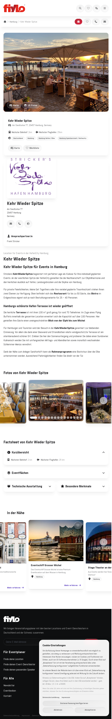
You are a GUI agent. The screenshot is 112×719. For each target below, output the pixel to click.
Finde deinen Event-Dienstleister (19, 661)
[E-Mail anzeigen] (11, 223)
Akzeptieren (88, 710)
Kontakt (8, 693)
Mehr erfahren (12, 585)
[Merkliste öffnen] (88, 8)
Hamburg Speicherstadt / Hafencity (72, 138)
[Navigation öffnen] (104, 8)
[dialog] (72, 678)
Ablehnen (56, 710)
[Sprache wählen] (96, 8)
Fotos (32, 105)
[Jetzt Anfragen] (78, 22)
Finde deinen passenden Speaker (19, 667)
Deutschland (18, 138)
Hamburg (13, 21)
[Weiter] (103, 400)
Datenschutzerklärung (11, 713)
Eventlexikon (10, 688)
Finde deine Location (13, 656)
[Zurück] (8, 400)
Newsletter (9, 682)
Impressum (26, 713)
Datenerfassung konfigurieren (72, 703)
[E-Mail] (104, 22)
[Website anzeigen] (28, 223)
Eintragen (89, 639)
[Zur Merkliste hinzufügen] (87, 22)
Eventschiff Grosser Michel (45, 562)
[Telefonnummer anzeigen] (19, 223)
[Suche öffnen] (80, 8)
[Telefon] (96, 22)
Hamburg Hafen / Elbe (47, 138)
